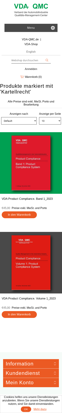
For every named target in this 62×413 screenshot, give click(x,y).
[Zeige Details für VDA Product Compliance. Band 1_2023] (31, 163)
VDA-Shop (31, 44)
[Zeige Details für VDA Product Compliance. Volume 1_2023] (31, 262)
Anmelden (31, 69)
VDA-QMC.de (30, 39)
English (31, 51)
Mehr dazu (40, 409)
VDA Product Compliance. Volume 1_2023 (29, 298)
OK (26, 409)
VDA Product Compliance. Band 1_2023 (27, 198)
